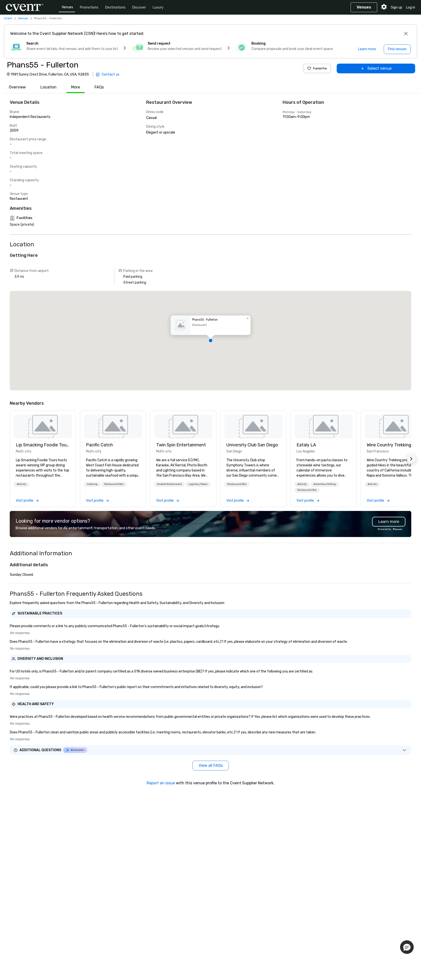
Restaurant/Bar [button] (114, 484)
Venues (67, 7)
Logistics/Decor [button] (198, 484)
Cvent (8, 18)
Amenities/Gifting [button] (325, 484)
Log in (410, 7)
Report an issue (161, 783)
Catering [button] (92, 484)
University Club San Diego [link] (252, 445)
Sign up (396, 7)
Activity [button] (21, 484)
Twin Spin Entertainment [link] (181, 445)
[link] (43, 426)
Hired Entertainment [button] (169, 484)
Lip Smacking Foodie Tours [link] (43, 445)
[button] (210, 340)
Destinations (115, 7)
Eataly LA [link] (306, 445)
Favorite (320, 68)
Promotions (89, 7)
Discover (139, 7)
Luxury (158, 7)
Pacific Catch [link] (99, 445)
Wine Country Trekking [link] (389, 445)
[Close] (406, 33)
